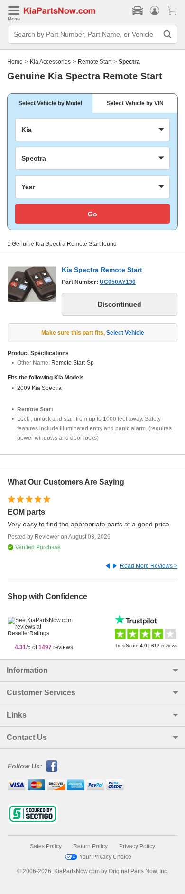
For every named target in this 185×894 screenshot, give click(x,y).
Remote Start (94, 61)
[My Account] (154, 10)
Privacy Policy (137, 846)
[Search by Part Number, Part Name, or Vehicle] (167, 34)
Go (92, 214)
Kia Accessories (50, 61)
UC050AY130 (118, 282)
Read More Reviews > (148, 566)
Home (15, 61)
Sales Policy (46, 846)
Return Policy (90, 846)
